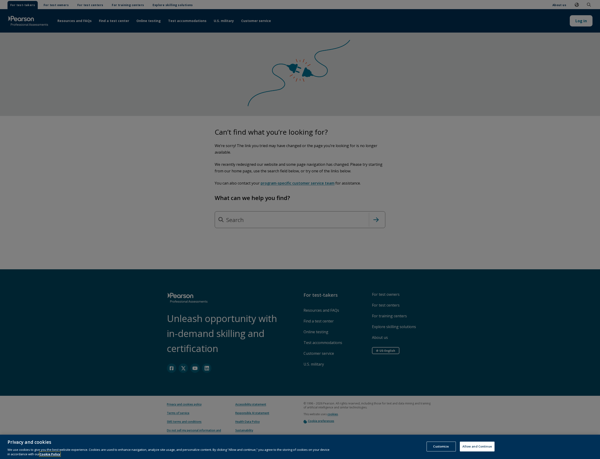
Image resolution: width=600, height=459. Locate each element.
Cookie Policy (50, 454)
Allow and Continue (477, 446)
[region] (300, 447)
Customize (441, 446)
